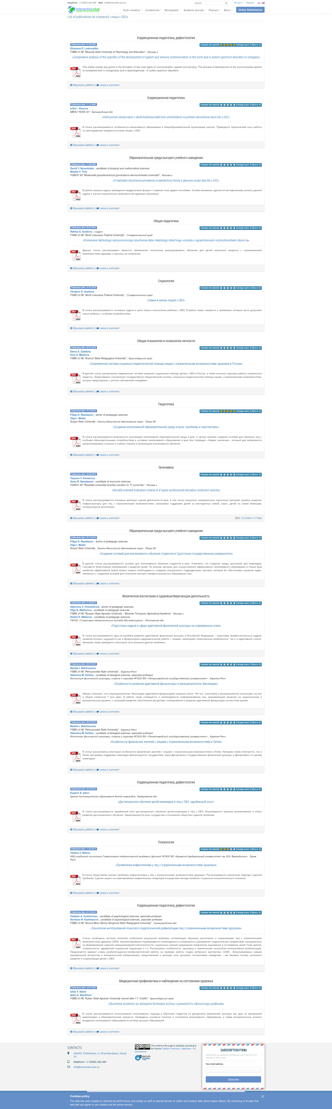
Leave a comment (109, 85)
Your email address (214, 1064)
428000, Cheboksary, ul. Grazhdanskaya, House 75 (100, 1054)
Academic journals (194, 10)
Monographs (171, 10)
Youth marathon (131, 10)
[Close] (262, 1096)
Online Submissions (250, 9)
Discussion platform (83, 85)
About (227, 10)
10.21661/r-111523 (251, 518)
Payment (214, 10)
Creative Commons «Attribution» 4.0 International (165, 1050)
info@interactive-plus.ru (86, 1067)
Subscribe (233, 1079)
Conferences (152, 10)
